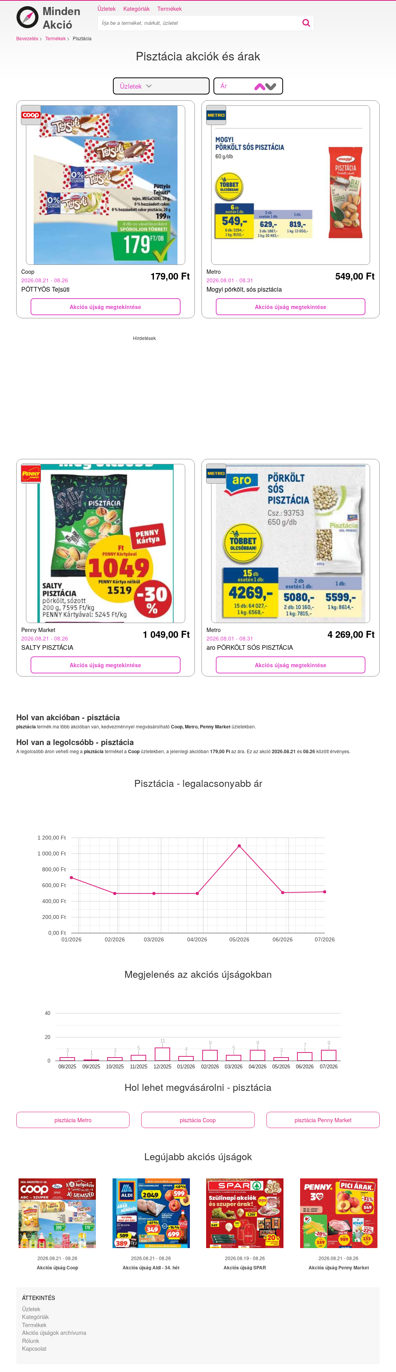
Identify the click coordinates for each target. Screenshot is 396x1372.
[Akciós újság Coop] (57, 1213)
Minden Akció (61, 17)
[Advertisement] (198, 395)
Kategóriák (136, 8)
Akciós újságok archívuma (54, 1332)
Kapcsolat (34, 1348)
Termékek (169, 8)
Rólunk (30, 1340)
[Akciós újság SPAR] (244, 1213)
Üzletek (106, 8)
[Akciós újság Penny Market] (338, 1213)
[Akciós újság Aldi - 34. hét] (151, 1213)
